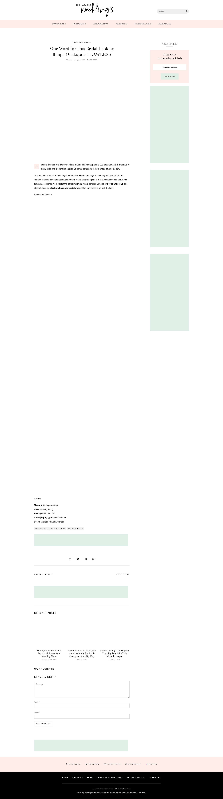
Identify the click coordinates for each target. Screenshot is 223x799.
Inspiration (100, 23)
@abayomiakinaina (57, 518)
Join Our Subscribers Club (169, 56)
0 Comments (92, 60)
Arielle (69, 60)
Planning (122, 23)
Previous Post (43, 574)
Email (37, 712)
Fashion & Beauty (82, 43)
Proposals (59, 23)
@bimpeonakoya (50, 505)
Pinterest (134, 764)
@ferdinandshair (46, 513)
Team (90, 778)
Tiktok (152, 764)
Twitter (93, 764)
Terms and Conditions (110, 778)
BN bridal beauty (58, 529)
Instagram (113, 764)
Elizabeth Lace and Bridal (62, 188)
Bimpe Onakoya (41, 529)
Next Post (123, 574)
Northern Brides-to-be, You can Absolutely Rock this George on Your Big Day (82, 653)
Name (37, 702)
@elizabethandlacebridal (52, 522)
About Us (77, 778)
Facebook (74, 764)
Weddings (79, 23)
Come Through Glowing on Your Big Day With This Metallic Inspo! (114, 653)
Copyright (155, 778)
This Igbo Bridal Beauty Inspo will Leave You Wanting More (49, 653)
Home (65, 778)
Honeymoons (143, 23)
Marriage (164, 23)
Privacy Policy (136, 778)
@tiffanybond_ (46, 509)
